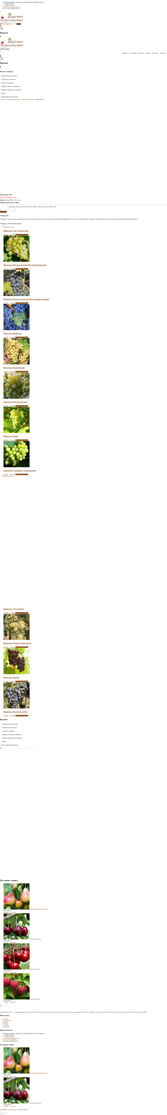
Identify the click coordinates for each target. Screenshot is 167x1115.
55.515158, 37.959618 (9, 1039)
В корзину (3, 211)
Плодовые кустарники (8, 79)
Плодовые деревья (7, 83)
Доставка (155, 53)
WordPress (25, 1109)
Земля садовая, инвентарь (9, 97)
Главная (124, 53)
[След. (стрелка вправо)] (2, 1114)
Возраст (2, 200)
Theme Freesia (12, 1109)
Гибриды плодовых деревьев (10, 86)
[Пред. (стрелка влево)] (0, 1114)
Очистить (18, 200)
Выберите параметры (21, 234)
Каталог (141, 53)
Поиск (18, 24)
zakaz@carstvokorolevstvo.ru (11, 7)
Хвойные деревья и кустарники (11, 90)
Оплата (148, 53)
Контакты (163, 53)
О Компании (133, 53)
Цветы (3, 93)
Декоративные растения (9, 76)
